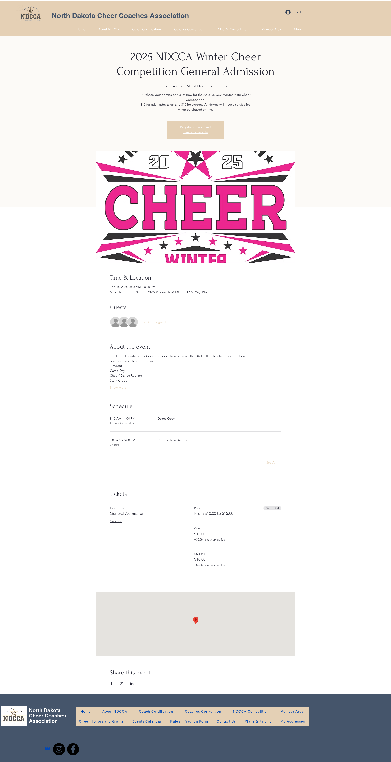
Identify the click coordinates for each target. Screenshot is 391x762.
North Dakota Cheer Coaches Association (120, 15)
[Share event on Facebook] (112, 683)
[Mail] (47, 748)
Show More (118, 387)
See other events (195, 132)
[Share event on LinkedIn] (132, 683)
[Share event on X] (122, 683)
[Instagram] (59, 749)
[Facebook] (73, 749)
